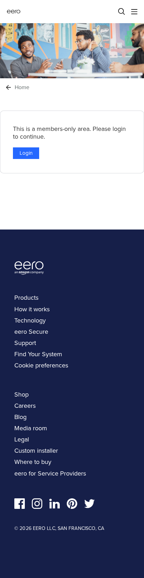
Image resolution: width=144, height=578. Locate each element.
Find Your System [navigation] (38, 354)
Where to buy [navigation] (32, 461)
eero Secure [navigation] (31, 331)
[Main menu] (134, 11)
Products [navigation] (26, 297)
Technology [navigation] (30, 320)
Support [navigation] (25, 342)
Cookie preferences (41, 365)
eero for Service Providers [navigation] (50, 473)
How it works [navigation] (32, 309)
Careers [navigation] (25, 405)
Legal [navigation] (21, 439)
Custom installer (36, 450)
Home (22, 87)
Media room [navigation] (30, 428)
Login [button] (26, 153)
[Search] (121, 11)
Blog (20, 416)
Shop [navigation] (21, 394)
